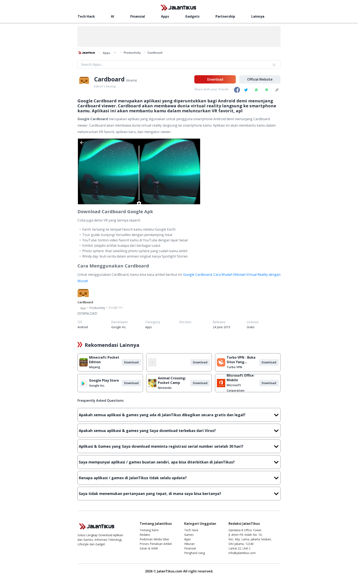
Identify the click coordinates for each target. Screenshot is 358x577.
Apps (165, 16)
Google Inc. (97, 385)
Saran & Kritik (149, 548)
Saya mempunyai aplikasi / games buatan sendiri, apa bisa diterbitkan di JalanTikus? (157, 462)
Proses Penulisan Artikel (156, 544)
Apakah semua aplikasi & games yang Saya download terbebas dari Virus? (147, 430)
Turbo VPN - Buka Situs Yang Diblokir (241, 359)
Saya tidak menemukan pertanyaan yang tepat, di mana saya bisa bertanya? (150, 493)
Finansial (137, 16)
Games (189, 535)
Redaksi (145, 535)
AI (112, 16)
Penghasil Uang (194, 553)
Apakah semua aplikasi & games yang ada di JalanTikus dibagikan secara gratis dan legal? (162, 414)
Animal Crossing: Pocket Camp (172, 380)
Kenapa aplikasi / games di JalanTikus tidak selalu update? (133, 477)
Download (215, 79)
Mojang (94, 367)
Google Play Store (104, 380)
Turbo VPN (234, 367)
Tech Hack (86, 16)
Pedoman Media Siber (154, 539)
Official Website (260, 79)
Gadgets (192, 16)
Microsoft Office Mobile (240, 377)
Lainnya (257, 16)
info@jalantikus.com (242, 553)
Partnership (225, 16)
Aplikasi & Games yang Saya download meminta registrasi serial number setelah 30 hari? (161, 446)
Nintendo (165, 388)
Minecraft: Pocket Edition (104, 359)
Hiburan (189, 544)
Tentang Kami (149, 530)
